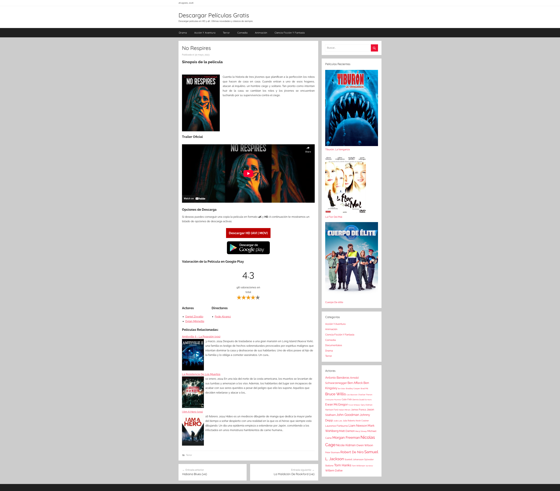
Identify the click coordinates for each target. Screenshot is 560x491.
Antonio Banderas (337, 377)
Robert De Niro (352, 452)
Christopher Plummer (333, 400)
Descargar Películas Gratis (213, 15)
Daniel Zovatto (194, 316)
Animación (261, 32)
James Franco (358, 409)
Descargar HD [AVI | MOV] (248, 233)
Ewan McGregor (336, 404)
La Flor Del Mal (333, 216)
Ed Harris (368, 400)
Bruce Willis (335, 394)
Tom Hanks (342, 465)
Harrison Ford (331, 410)
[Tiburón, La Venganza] (351, 109)
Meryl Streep (361, 431)
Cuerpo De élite (334, 302)
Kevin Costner (362, 421)
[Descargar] (248, 253)
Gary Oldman (366, 405)
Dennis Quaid (358, 399)
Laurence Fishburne (336, 425)
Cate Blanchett (351, 395)
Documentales (333, 345)
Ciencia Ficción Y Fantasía (290, 32)
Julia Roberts (349, 421)
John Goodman (347, 415)
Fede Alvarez (223, 316)
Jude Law (338, 421)
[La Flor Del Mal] (345, 185)
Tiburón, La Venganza (337, 149)
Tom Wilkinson (358, 466)
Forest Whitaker (354, 405)
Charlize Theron (365, 395)
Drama (183, 32)
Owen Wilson (364, 445)
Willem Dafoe (334, 470)
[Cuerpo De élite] (351, 261)
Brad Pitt (364, 388)
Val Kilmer (369, 466)
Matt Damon (347, 430)
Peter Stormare (332, 452)
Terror (226, 32)
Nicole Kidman (346, 445)
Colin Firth (347, 399)
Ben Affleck (355, 383)
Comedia (242, 32)
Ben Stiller (341, 389)
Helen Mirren (344, 410)
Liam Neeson (358, 425)
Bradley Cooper (353, 388)
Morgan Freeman (346, 437)
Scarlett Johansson (354, 459)
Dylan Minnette (194, 321)
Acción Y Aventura (204, 32)
